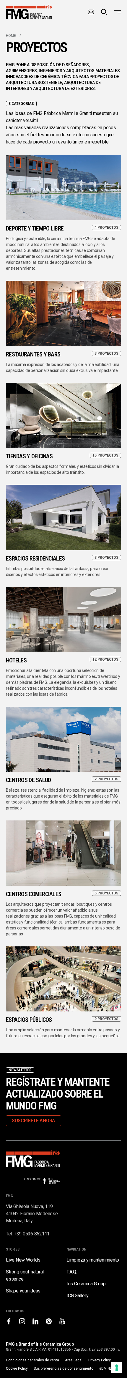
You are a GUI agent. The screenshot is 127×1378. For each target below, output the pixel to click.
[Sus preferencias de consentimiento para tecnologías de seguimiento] (116, 1367)
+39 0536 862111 (32, 1234)
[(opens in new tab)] (9, 1321)
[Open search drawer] (104, 12)
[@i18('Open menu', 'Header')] (117, 11)
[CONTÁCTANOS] (91, 12)
